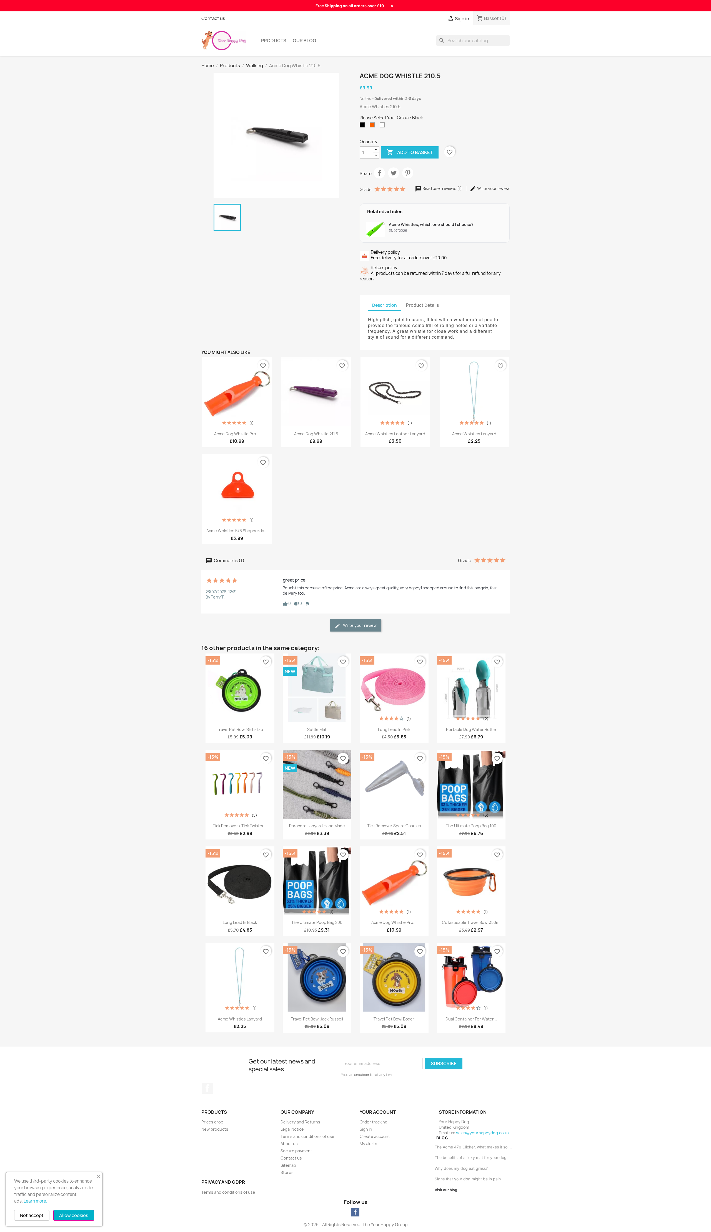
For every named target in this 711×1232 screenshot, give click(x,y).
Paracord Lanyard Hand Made (317, 825)
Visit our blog (446, 1190)
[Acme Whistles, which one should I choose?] (375, 229)
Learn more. (35, 1201)
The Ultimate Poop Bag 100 (471, 825)
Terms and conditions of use (307, 1136)
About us (289, 1143)
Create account (375, 1136)
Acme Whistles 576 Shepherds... (236, 530)
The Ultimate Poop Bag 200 (316, 922)
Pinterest (407, 172)
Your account (378, 1112)
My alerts (368, 1143)
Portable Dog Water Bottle (471, 729)
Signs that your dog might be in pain (468, 1178)
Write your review (493, 188)
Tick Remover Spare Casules (394, 825)
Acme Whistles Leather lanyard (395, 433)
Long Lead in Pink (394, 729)
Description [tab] (384, 305)
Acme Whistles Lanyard (474, 433)
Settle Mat (317, 729)
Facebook (207, 1088)
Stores (287, 1172)
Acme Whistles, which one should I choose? (431, 224)
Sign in (366, 1129)
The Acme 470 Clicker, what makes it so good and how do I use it (474, 1147)
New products (214, 1129)
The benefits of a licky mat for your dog (471, 1157)
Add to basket (410, 152)
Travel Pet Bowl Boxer (394, 1019)
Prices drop (212, 1122)
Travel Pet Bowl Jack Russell (317, 1019)
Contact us (213, 18)
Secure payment (296, 1150)
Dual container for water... (471, 1019)
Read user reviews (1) (442, 188)
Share (379, 172)
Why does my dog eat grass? (461, 1168)
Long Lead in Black (240, 922)
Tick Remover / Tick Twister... (240, 825)
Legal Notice (292, 1129)
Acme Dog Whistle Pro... (236, 433)
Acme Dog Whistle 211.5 (316, 433)
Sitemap (288, 1165)
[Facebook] (355, 1212)
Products (273, 40)
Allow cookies (73, 1215)
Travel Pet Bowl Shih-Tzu (240, 729)
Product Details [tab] (422, 305)
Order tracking (373, 1122)
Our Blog (304, 40)
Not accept (32, 1215)
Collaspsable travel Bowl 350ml (471, 922)
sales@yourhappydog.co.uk (482, 1132)
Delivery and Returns (300, 1122)
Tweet (393, 172)
